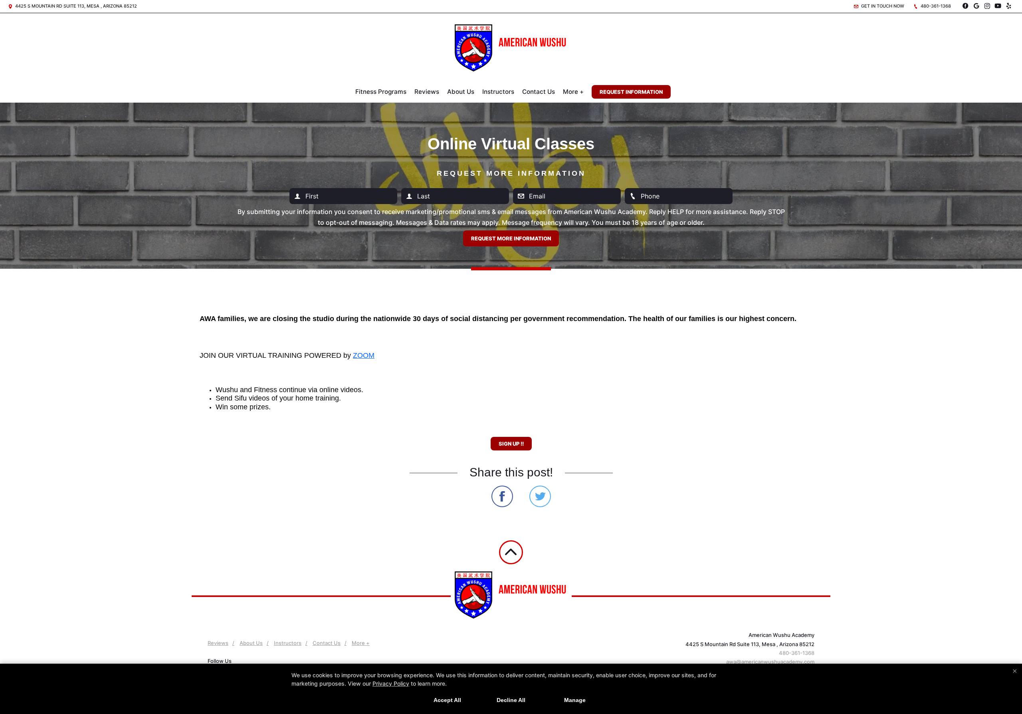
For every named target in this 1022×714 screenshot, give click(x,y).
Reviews (426, 91)
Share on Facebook (502, 496)
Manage (575, 700)
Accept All (447, 700)
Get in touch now (882, 6)
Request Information (631, 92)
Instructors (498, 91)
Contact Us (538, 91)
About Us (460, 91)
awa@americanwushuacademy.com (770, 661)
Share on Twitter (540, 496)
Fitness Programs (380, 91)
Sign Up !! (511, 443)
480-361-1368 (935, 6)
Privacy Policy (390, 683)
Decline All (511, 700)
